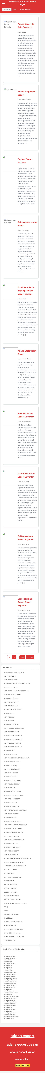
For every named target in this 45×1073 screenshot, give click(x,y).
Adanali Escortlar (11, 855)
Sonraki (30, 657)
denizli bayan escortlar (10, 993)
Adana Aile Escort (11, 680)
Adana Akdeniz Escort (24, 359)
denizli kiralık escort (10, 983)
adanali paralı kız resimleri (14, 862)
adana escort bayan (22, 1044)
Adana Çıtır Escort (11, 706)
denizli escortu (8, 971)
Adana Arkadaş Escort (12, 695)
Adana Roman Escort (12, 799)
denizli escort (8, 961)
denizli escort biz (9, 1018)
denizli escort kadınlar (10, 978)
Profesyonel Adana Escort (14, 929)
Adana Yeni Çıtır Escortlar (14, 840)
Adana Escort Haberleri (13, 739)
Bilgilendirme (9, 873)
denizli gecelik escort (10, 980)
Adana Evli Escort (11, 754)
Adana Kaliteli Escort (12, 769)
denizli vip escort (9, 991)
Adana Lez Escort (10, 776)
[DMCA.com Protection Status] (22, 1066)
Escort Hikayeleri (25, 9)
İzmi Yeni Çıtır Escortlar (13, 922)
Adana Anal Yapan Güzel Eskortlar (17, 683)
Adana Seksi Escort (11, 814)
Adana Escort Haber (11, 732)
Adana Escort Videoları (13, 747)
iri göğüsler (8, 918)
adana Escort (22, 299)
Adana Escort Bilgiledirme (14, 728)
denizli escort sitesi (9, 987)
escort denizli (8, 960)
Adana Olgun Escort (12, 784)
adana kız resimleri (11, 773)
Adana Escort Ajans (11, 724)
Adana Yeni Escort (11, 843)
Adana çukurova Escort (13, 709)
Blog (14, 9)
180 (22, 657)
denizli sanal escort (9, 974)
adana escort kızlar (22, 1052)
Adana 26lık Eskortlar (24, 100)
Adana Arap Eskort (11, 687)
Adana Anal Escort (23, 481)
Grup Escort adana (11, 914)
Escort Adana (9, 881)
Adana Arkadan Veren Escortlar (16, 691)
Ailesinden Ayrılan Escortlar (15, 866)
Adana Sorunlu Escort (12, 821)
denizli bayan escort (10, 958)
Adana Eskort (9, 750)
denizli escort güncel (10, 1002)
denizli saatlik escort (10, 982)
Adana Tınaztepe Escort (13, 828)
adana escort (23, 1035)
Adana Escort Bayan (24, 230)
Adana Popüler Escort (12, 791)
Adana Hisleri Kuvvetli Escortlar (16, 758)
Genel (6, 910)
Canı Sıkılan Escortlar (12, 877)
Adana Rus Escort (11, 802)
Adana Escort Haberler (13, 735)
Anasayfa (7, 9)
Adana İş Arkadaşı (10, 765)
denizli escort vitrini (10, 1014)
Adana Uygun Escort (12, 836)
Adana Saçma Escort (12, 806)
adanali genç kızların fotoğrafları (17, 858)
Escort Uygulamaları (12, 899)
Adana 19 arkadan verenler (14, 672)
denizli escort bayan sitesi (11, 1016)
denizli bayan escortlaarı (11, 996)
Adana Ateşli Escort (11, 698)
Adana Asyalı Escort (24, 610)
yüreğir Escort (10, 940)
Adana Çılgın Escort (11, 702)
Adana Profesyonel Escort (14, 795)
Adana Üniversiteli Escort (14, 832)
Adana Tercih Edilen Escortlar (15, 825)
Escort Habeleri (10, 888)
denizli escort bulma (10, 1005)
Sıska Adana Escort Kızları (14, 937)
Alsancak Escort (10, 869)
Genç (6, 907)
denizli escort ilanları (10, 972)
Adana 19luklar (10, 676)
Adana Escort (22, 32)
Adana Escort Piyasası (12, 743)
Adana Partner (9, 788)
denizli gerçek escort (10, 1013)
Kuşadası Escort (10, 925)
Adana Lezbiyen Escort (12, 780)
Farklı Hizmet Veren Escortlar (15, 903)
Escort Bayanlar (10, 884)
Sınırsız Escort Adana (12, 933)
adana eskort (22, 1059)
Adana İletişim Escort (12, 761)
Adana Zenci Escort (11, 851)
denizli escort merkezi (10, 998)
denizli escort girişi (9, 1000)
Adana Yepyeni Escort (12, 847)
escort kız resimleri (11, 896)
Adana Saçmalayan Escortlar (15, 810)
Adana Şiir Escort (10, 817)
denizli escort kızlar (10, 976)
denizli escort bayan (10, 956)
